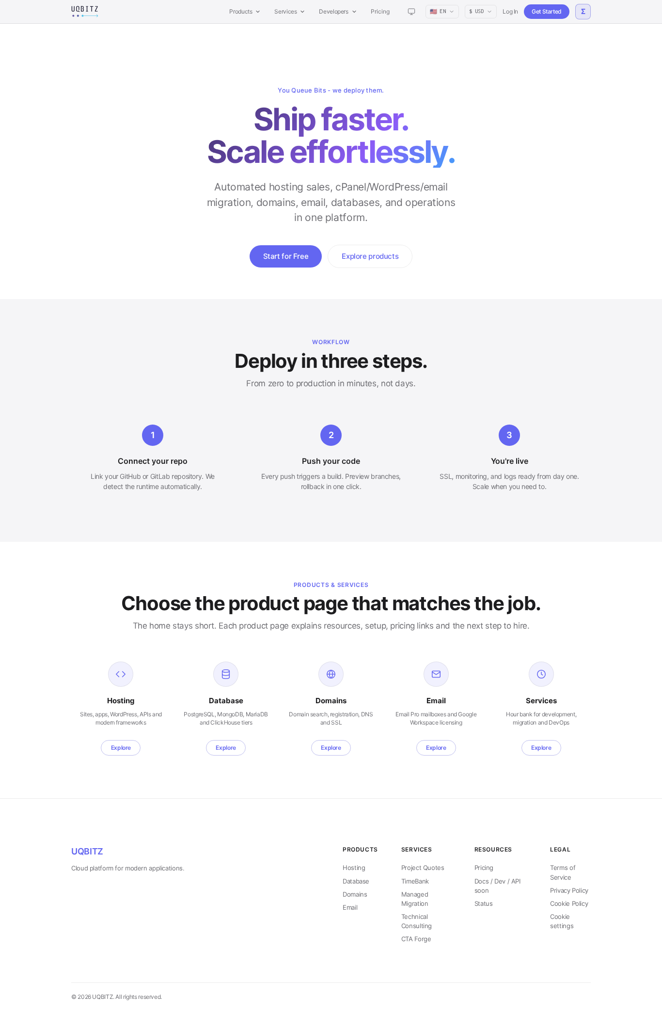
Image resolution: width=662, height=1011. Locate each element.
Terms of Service (562, 872)
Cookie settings (561, 921)
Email (350, 907)
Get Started (547, 11)
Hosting (354, 867)
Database (356, 881)
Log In (510, 11)
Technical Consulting (416, 921)
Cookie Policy (569, 903)
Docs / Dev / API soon (497, 885)
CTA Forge (416, 939)
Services (285, 11)
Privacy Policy (569, 890)
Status (483, 903)
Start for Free (286, 256)
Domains (355, 894)
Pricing (380, 11)
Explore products (370, 256)
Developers (333, 11)
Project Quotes (422, 867)
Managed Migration (414, 898)
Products (240, 11)
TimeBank (415, 881)
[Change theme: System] (411, 11)
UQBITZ (87, 851)
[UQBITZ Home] (84, 11)
